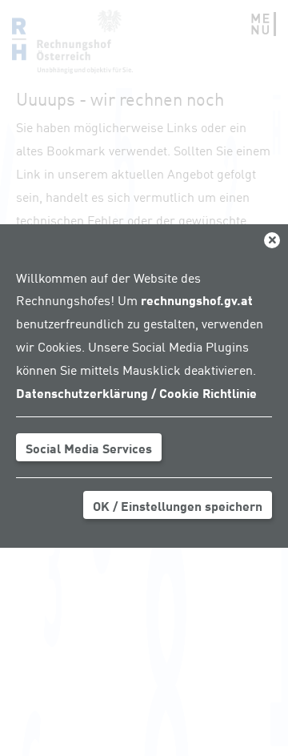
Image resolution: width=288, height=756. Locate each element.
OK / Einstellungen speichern (177, 505)
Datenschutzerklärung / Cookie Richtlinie (136, 392)
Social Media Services (89, 447)
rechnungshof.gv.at (197, 299)
